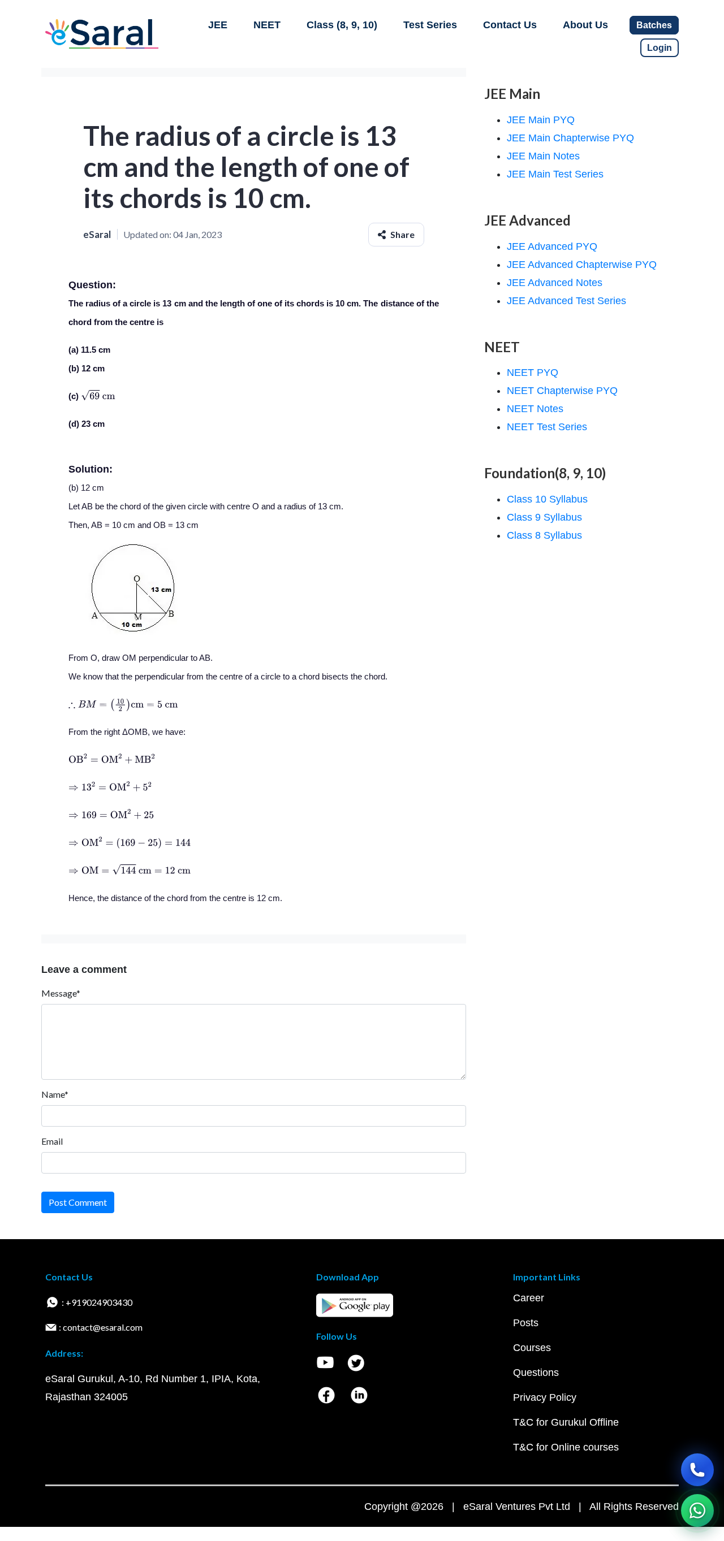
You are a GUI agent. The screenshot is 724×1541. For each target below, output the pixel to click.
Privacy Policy (544, 1397)
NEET (267, 25)
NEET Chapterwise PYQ (562, 390)
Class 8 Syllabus (544, 535)
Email (52, 1141)
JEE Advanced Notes (554, 282)
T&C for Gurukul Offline (566, 1422)
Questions (536, 1372)
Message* (60, 993)
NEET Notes (535, 408)
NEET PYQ (532, 372)
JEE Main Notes (543, 156)
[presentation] (98, 396)
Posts (525, 1322)
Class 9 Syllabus (544, 517)
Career (528, 1298)
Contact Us (510, 25)
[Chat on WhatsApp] (697, 1510)
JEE (217, 25)
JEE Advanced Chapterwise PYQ (582, 264)
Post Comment (78, 1202)
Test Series (430, 25)
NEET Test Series (547, 426)
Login (659, 48)
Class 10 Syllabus (547, 499)
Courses (532, 1347)
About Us (585, 25)
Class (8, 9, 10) (342, 25)
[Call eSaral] (697, 1469)
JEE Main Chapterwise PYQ (570, 138)
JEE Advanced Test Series (566, 300)
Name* (54, 1094)
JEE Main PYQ (541, 119)
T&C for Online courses (566, 1447)
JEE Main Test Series (555, 174)
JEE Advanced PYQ (552, 246)
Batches (654, 25)
